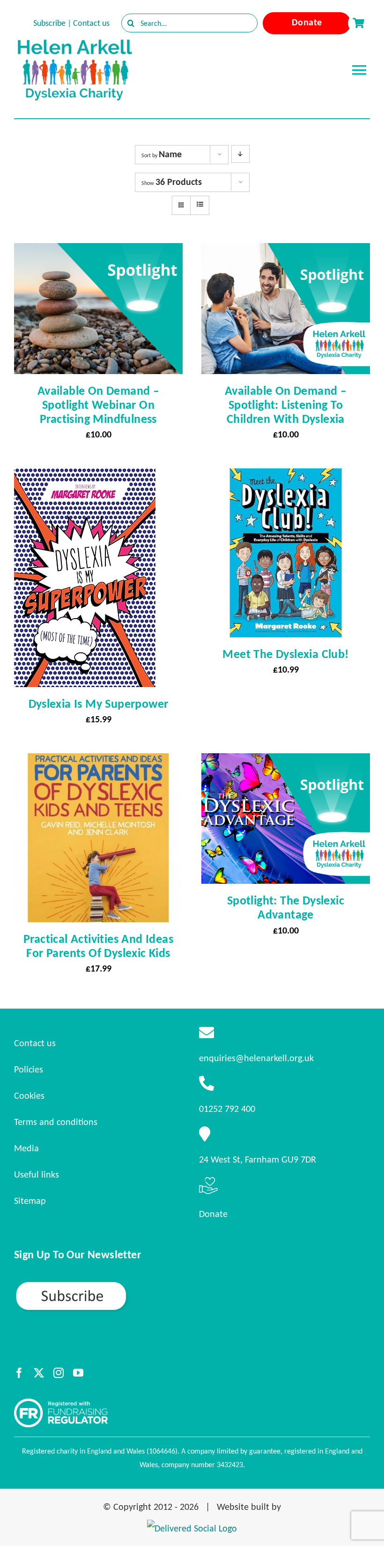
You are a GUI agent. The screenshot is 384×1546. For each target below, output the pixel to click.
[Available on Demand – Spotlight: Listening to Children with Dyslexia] (285, 251)
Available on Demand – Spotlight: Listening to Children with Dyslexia (286, 404)
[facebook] (19, 1373)
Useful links (36, 1174)
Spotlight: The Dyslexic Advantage (285, 907)
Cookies (29, 1095)
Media (26, 1148)
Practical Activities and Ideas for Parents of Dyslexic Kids (98, 945)
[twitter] (39, 1373)
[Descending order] (240, 154)
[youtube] (78, 1373)
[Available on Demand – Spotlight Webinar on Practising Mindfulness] (98, 251)
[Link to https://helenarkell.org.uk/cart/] (358, 23)
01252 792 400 (227, 1108)
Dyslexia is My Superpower (99, 703)
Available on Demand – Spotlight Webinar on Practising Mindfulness (98, 404)
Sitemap (30, 1200)
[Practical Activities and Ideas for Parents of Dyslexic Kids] (98, 761)
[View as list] (200, 204)
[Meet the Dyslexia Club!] (285, 476)
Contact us (91, 23)
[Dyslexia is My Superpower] (84, 476)
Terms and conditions (55, 1121)
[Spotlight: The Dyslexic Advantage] (285, 761)
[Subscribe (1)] (104, 1284)
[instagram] (58, 1373)
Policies (28, 1069)
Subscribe (49, 23)
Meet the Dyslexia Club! (285, 653)
